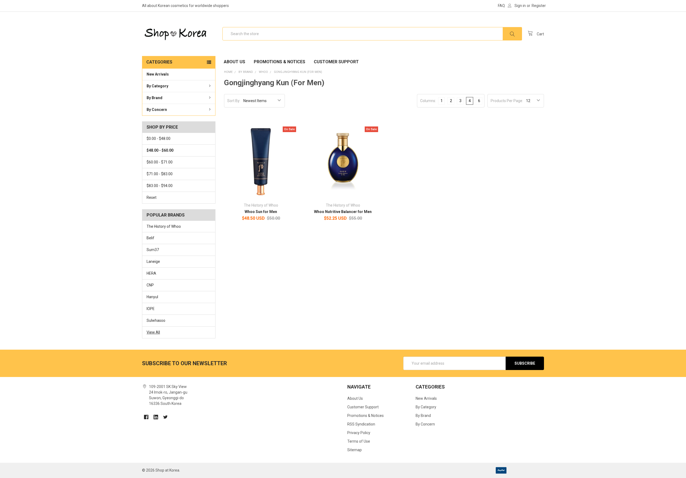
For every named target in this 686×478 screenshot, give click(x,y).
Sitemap (354, 450)
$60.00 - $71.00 (160, 162)
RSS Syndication (361, 424)
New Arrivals (158, 74)
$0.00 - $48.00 (158, 138)
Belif (150, 238)
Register (539, 5)
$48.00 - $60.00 (160, 150)
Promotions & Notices (279, 61)
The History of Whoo (164, 226)
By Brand (154, 98)
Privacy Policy (358, 433)
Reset (151, 197)
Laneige (153, 261)
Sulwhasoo (156, 320)
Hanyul (152, 297)
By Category (157, 86)
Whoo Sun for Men (261, 212)
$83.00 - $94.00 (160, 186)
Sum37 (153, 250)
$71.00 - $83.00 (160, 174)
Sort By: (233, 101)
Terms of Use (358, 441)
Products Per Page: (507, 101)
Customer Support (336, 61)
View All (153, 332)
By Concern (157, 109)
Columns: (428, 101)
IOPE (151, 309)
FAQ (501, 5)
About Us (234, 61)
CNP (150, 285)
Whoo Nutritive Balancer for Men (343, 212)
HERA (151, 273)
